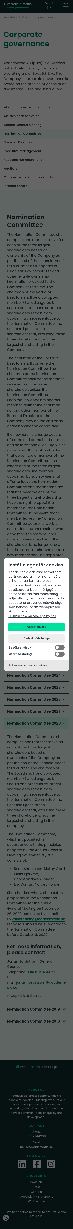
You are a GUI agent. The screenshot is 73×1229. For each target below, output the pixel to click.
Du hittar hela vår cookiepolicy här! (32, 616)
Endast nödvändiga (36, 638)
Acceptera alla (36, 626)
